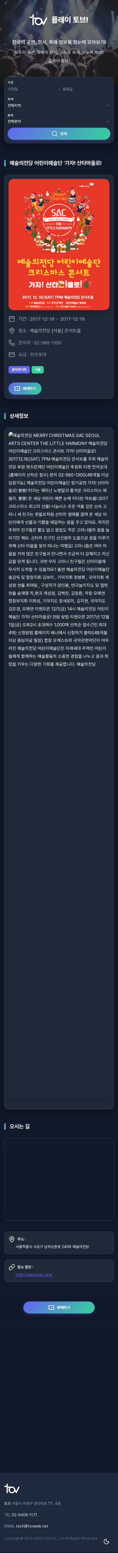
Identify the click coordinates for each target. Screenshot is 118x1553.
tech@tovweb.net (32, 1526)
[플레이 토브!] (11, 1492)
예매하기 (29, 388)
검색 (63, 134)
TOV (47, 1538)
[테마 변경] (106, 1541)
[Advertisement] (59, 1397)
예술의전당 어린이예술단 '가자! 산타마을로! (56, 163)
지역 (10, 99)
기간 (10, 82)
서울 (37, 370)
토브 (7, 1503)
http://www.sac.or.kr (34, 1274)
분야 (10, 115)
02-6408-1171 (24, 1515)
